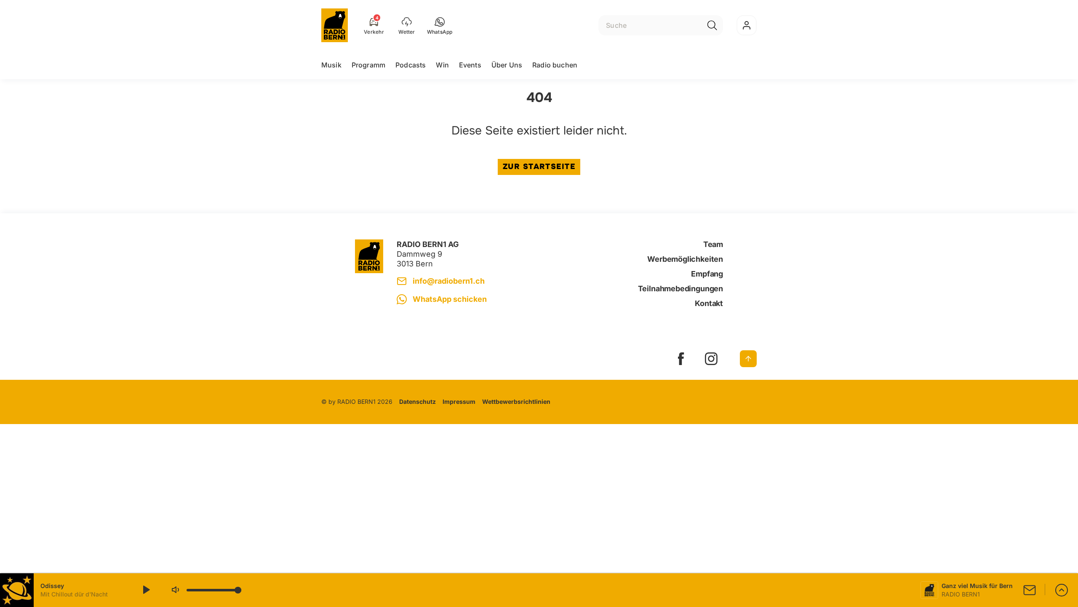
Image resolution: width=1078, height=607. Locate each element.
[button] (440, 25)
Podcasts (410, 65)
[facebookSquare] (680, 358)
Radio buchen (554, 65)
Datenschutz (417, 401)
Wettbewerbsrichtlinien (516, 401)
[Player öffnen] (1061, 590)
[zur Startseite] (334, 25)
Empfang (707, 273)
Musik (331, 65)
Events (470, 65)
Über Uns (506, 65)
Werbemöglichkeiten (685, 259)
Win (442, 65)
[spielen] (145, 590)
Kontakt (709, 303)
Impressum (459, 401)
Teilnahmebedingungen (680, 288)
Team (713, 244)
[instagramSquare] (711, 358)
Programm (368, 65)
